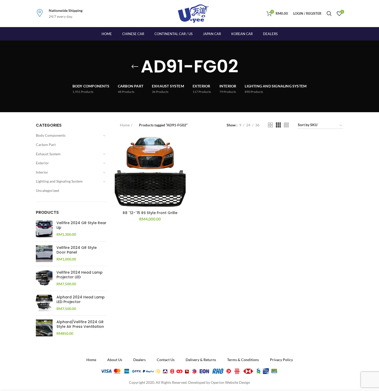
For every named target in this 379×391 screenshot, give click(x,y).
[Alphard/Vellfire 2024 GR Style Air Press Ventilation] (44, 328)
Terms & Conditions (243, 359)
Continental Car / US (173, 34)
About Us (114, 359)
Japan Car (212, 34)
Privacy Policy (281, 359)
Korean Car (242, 34)
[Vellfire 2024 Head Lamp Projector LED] (44, 278)
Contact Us (166, 359)
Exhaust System (48, 154)
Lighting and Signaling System (59, 181)
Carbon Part (46, 144)
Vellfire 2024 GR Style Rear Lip (81, 225)
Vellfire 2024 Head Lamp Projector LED (79, 274)
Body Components (50, 135)
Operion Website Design (230, 382)
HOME (107, 34)
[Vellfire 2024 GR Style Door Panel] (44, 253)
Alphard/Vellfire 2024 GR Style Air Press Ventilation (80, 324)
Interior (42, 172)
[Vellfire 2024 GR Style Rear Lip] (44, 229)
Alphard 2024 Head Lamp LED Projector (80, 299)
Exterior (42, 163)
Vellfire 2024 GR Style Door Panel (76, 250)
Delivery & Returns (201, 359)
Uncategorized (47, 190)
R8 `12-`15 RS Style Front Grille (150, 212)
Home (125, 125)
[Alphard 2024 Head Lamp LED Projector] (44, 303)
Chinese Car (133, 34)
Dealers (270, 34)
